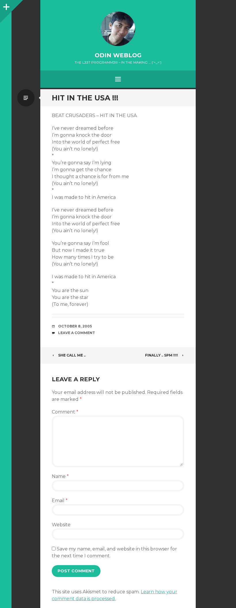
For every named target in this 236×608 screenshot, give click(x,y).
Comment (65, 412)
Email (60, 500)
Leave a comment (76, 333)
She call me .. (71, 355)
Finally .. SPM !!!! (161, 355)
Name (60, 476)
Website (61, 524)
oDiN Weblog (118, 55)
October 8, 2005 (75, 326)
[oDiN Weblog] (118, 29)
